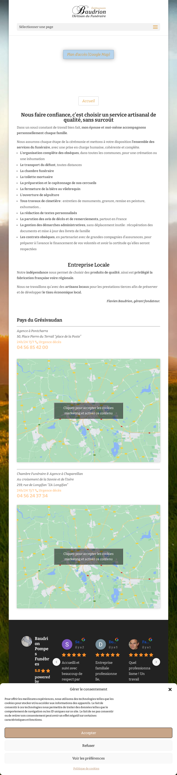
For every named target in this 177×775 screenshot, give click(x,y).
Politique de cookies (86, 768)
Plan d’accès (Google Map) (88, 54)
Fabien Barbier (146, 642)
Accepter (88, 733)
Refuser (88, 746)
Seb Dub (79, 642)
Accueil (88, 101)
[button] (170, 689)
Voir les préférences (88, 758)
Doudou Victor (113, 642)
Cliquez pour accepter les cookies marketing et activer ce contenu (88, 410)
